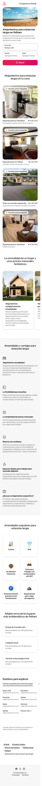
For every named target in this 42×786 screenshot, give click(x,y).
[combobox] (20, 47)
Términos (25, 775)
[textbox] (11, 55)
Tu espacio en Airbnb (27, 3)
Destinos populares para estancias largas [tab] (18, 684)
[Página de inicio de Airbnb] (4, 3)
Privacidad (16, 775)
